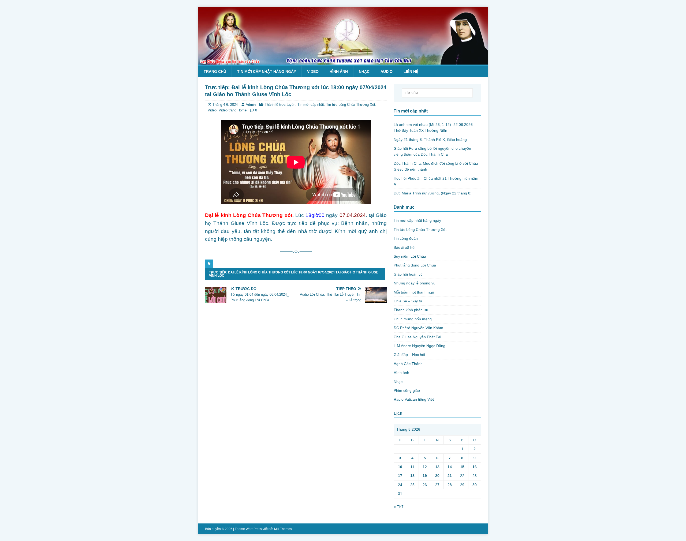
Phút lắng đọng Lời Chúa (415, 265)
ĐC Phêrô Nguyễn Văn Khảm (418, 328)
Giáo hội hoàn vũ (408, 274)
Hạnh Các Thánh (408, 364)
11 (412, 467)
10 (400, 467)
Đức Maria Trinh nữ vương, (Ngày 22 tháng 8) (433, 193)
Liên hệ (411, 71)
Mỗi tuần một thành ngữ (414, 292)
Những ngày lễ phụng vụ (414, 283)
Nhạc (364, 71)
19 (425, 476)
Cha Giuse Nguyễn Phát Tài (417, 337)
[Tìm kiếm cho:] (437, 92)
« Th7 (399, 507)
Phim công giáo (407, 390)
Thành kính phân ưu (411, 310)
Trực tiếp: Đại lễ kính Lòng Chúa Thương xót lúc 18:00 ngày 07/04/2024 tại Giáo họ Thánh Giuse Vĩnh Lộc (293, 273)
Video (313, 71)
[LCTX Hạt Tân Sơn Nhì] (343, 61)
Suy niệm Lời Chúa (410, 256)
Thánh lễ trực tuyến (280, 105)
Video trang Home (233, 110)
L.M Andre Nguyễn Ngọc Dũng (419, 346)
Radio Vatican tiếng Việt (414, 399)
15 (462, 467)
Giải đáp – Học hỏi (409, 354)
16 (474, 467)
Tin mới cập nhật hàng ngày (266, 71)
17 (400, 476)
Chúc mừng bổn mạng (413, 319)
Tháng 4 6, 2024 (225, 105)
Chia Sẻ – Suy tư (408, 301)
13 (437, 467)
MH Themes (283, 529)
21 (450, 476)
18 (412, 476)
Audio (387, 71)
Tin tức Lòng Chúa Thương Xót (350, 105)
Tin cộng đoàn (406, 238)
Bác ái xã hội (404, 247)
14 (450, 467)
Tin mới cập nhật (310, 105)
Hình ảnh (339, 71)
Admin (251, 105)
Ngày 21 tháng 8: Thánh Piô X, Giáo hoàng (430, 139)
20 (437, 476)
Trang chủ (215, 71)
